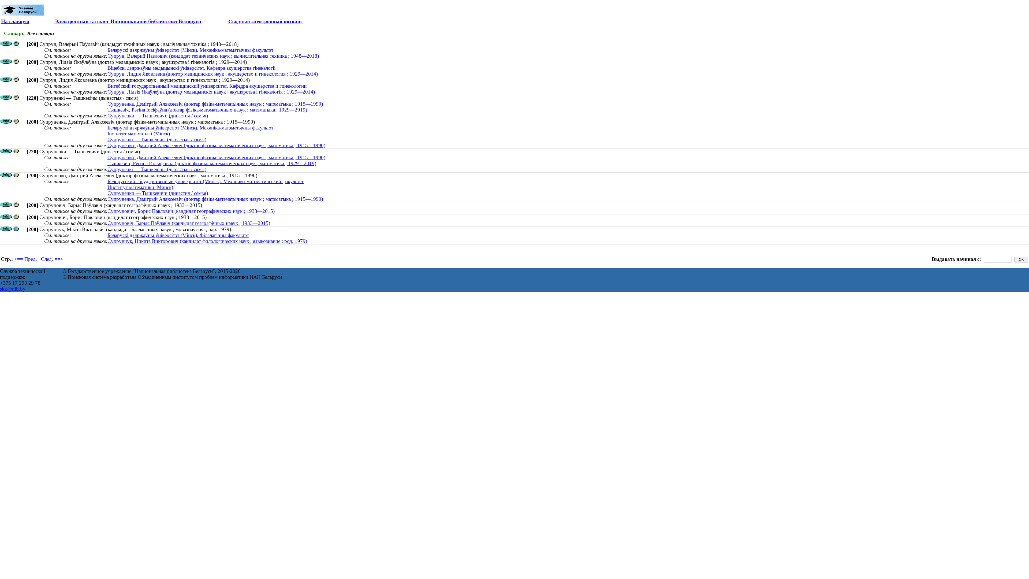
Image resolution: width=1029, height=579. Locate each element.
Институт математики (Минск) (140, 187)
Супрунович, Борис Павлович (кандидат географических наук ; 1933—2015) (191, 211)
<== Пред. (25, 259)
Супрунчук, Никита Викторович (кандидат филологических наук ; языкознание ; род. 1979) (207, 241)
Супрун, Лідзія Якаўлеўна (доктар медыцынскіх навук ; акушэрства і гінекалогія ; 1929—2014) (211, 92)
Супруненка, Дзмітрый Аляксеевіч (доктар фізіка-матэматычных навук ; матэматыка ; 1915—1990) (215, 104)
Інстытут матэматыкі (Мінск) (138, 133)
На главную (15, 21)
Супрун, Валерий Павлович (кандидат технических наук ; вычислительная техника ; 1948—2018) (213, 56)
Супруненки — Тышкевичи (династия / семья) (157, 115)
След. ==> (52, 259)
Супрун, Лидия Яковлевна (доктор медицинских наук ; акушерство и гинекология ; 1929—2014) (212, 74)
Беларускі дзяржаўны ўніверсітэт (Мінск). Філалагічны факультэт (178, 235)
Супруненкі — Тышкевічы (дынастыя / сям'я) (156, 139)
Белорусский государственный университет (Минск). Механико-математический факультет (205, 181)
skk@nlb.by (12, 289)
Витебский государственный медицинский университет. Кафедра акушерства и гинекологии (207, 86)
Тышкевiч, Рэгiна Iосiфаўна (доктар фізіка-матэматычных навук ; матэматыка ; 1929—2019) (207, 110)
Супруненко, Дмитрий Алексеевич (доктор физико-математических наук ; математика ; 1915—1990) (216, 145)
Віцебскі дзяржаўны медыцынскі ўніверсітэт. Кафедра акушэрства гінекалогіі (191, 68)
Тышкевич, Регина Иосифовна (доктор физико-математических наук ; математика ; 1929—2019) (211, 163)
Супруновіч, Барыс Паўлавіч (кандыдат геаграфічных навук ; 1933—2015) (188, 223)
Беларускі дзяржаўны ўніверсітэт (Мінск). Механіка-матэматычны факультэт (190, 50)
